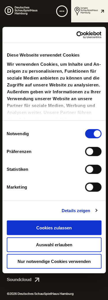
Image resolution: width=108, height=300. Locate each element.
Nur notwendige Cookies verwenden (54, 261)
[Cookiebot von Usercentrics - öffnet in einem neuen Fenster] (76, 34)
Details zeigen (76, 210)
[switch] (93, 151)
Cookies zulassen (54, 227)
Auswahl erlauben (54, 244)
